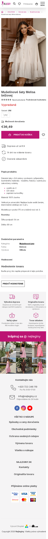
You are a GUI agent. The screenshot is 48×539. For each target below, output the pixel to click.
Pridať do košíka (23, 135)
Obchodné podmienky (24, 429)
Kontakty (24, 467)
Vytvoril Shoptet (17, 526)
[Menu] (42, 4)
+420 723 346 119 (27, 386)
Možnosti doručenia (15, 121)
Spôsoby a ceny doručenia (24, 422)
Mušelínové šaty (26, 244)
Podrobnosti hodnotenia (36, 100)
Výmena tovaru (24, 443)
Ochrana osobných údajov (24, 436)
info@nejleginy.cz (27, 396)
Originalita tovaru (24, 474)
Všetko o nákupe (24, 450)
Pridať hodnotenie (13, 284)
